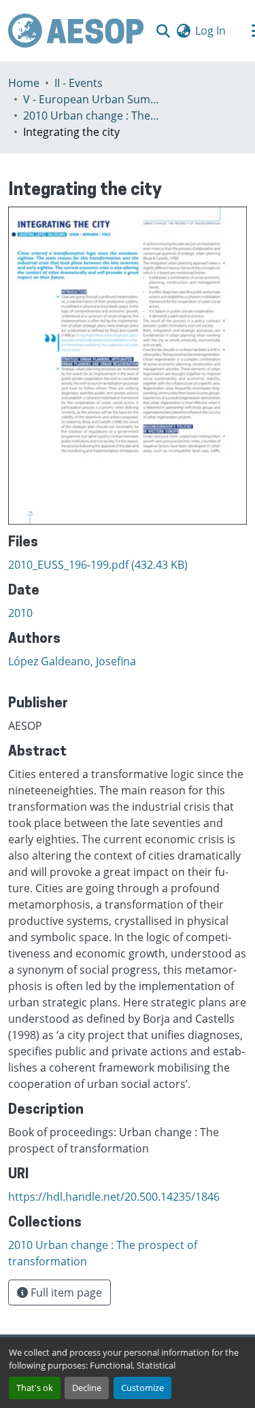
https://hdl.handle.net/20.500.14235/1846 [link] (114, 1196)
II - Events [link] (78, 82)
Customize (142, 1387)
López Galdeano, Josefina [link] (72, 661)
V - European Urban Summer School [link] (91, 99)
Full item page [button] (65, 1292)
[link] (127, 565)
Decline (86, 1387)
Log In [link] (210, 30)
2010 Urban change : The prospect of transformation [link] (91, 115)
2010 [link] (20, 612)
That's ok (34, 1387)
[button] (75, 31)
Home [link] (23, 82)
